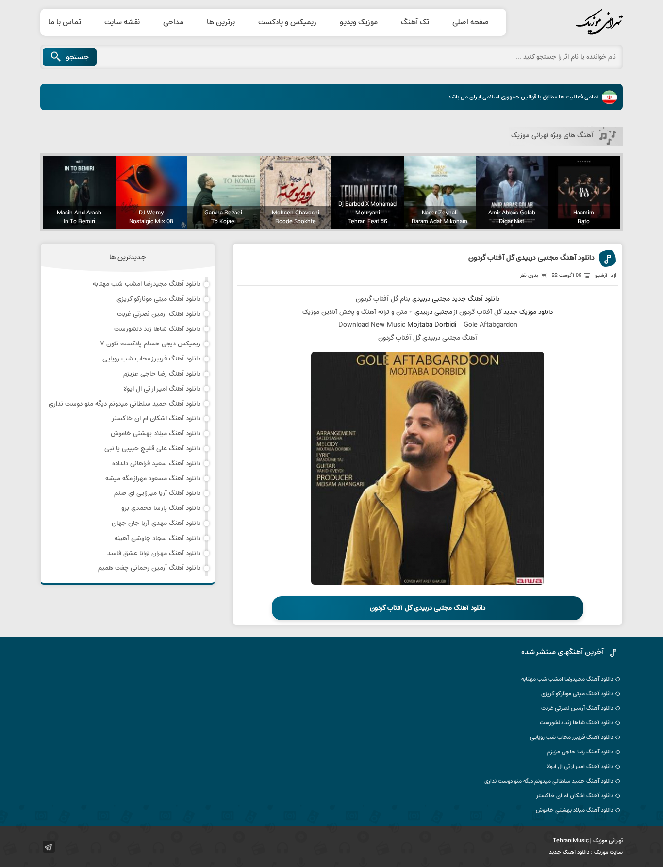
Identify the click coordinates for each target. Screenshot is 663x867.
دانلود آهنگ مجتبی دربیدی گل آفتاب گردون (531, 258)
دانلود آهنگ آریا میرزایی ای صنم (157, 493)
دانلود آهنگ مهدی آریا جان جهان (156, 523)
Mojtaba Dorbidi (431, 324)
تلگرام (49, 847)
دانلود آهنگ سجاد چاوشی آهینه (157, 538)
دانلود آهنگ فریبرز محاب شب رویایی (151, 358)
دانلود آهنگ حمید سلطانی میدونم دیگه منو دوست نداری (124, 403)
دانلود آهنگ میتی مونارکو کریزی (158, 299)
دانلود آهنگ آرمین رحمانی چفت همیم (149, 567)
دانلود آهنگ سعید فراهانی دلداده (156, 463)
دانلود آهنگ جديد (475, 299)
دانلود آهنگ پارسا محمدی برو (160, 508)
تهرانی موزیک (576, 22)
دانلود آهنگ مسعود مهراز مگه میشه (152, 478)
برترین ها (221, 22)
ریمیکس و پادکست (287, 22)
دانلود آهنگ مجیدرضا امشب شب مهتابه (146, 284)
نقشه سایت (122, 22)
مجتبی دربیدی (431, 299)
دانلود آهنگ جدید (569, 852)
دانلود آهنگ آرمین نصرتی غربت (158, 314)
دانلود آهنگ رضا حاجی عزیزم (161, 373)
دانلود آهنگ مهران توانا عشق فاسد (153, 553)
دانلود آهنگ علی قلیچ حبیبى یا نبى (152, 448)
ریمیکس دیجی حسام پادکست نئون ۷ (150, 343)
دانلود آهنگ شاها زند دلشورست (157, 329)
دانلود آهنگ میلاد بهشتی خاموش (155, 433)
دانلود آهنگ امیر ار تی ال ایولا (161, 388)
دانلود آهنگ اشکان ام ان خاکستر (155, 418)
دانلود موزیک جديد (528, 312)
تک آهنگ (415, 22)
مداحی (173, 22)
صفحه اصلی (470, 22)
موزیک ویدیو (359, 22)
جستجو (77, 57)
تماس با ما (64, 22)
